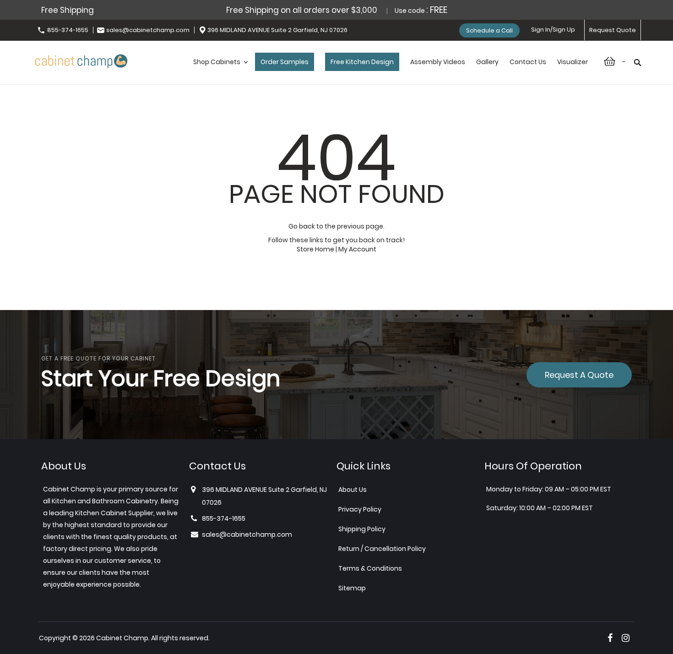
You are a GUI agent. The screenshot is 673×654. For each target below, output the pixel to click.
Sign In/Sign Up (553, 29)
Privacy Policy (359, 509)
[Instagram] (626, 638)
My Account (357, 249)
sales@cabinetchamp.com (148, 30)
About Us (352, 489)
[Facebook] (610, 638)
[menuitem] (219, 71)
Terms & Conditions (370, 568)
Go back (301, 226)
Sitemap (352, 588)
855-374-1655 (67, 30)
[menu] (390, 71)
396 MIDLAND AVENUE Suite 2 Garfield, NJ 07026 (277, 30)
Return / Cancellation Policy (382, 548)
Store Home (315, 249)
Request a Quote (579, 375)
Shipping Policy (361, 529)
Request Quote (612, 30)
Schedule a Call (489, 30)
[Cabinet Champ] (81, 60)
